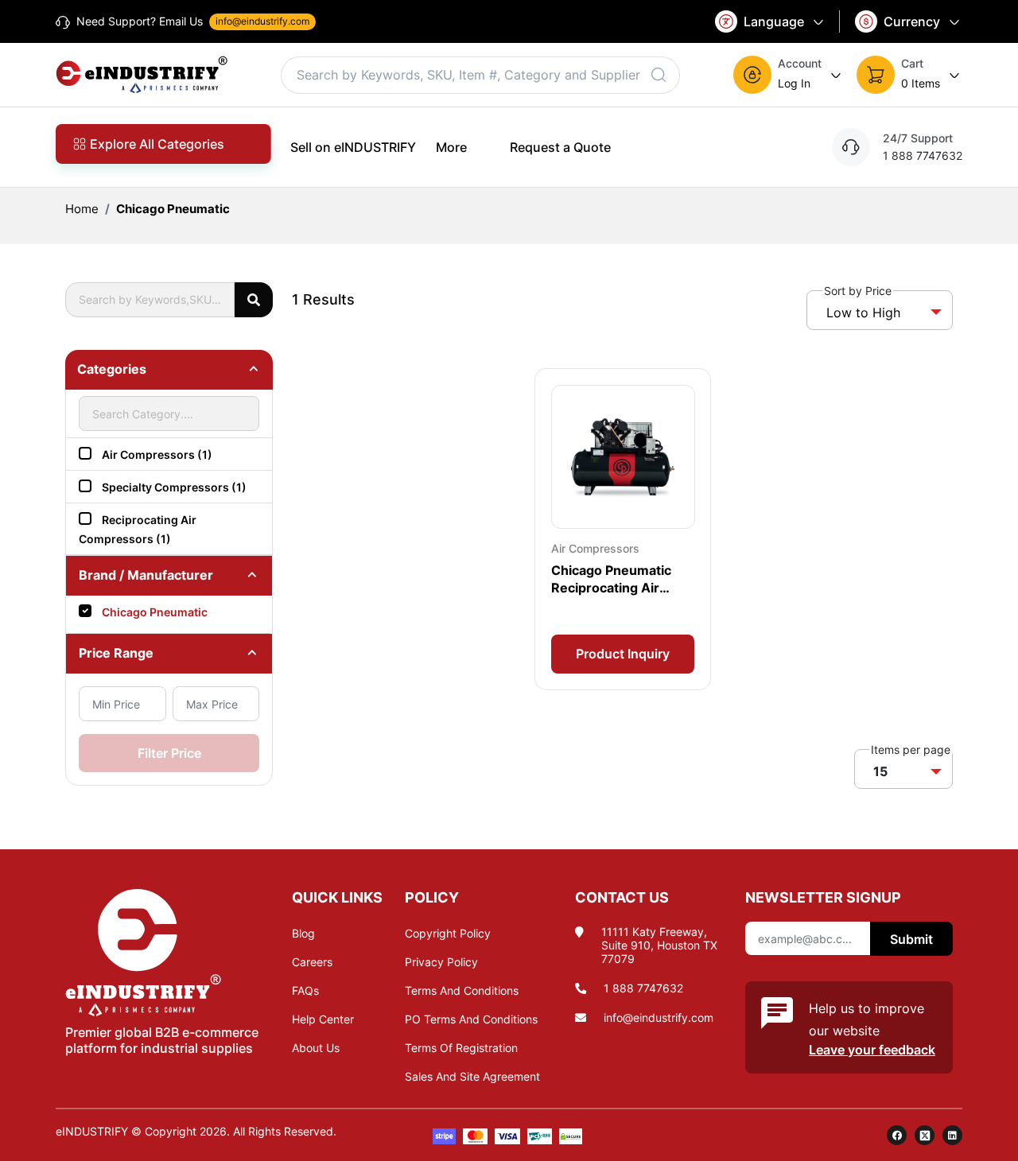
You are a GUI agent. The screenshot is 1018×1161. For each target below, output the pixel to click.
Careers (312, 962)
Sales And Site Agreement (472, 1076)
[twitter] (924, 1135)
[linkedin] (952, 1135)
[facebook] (897, 1135)
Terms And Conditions (462, 990)
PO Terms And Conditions (471, 1019)
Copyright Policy (448, 933)
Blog (303, 933)
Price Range (116, 653)
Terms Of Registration (461, 1047)
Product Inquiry (623, 654)
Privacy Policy (441, 962)
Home (82, 208)
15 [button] (880, 771)
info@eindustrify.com (658, 1017)
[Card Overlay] (622, 529)
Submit (911, 939)
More (451, 147)
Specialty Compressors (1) (174, 487)
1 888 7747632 (643, 988)
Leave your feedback (872, 1050)
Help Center (323, 1019)
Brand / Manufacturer (146, 575)
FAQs (305, 990)
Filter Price (169, 753)
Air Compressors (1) (157, 454)
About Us (316, 1047)
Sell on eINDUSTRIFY (353, 147)
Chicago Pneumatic (173, 208)
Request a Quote (560, 147)
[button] (788, 75)
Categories (111, 369)
